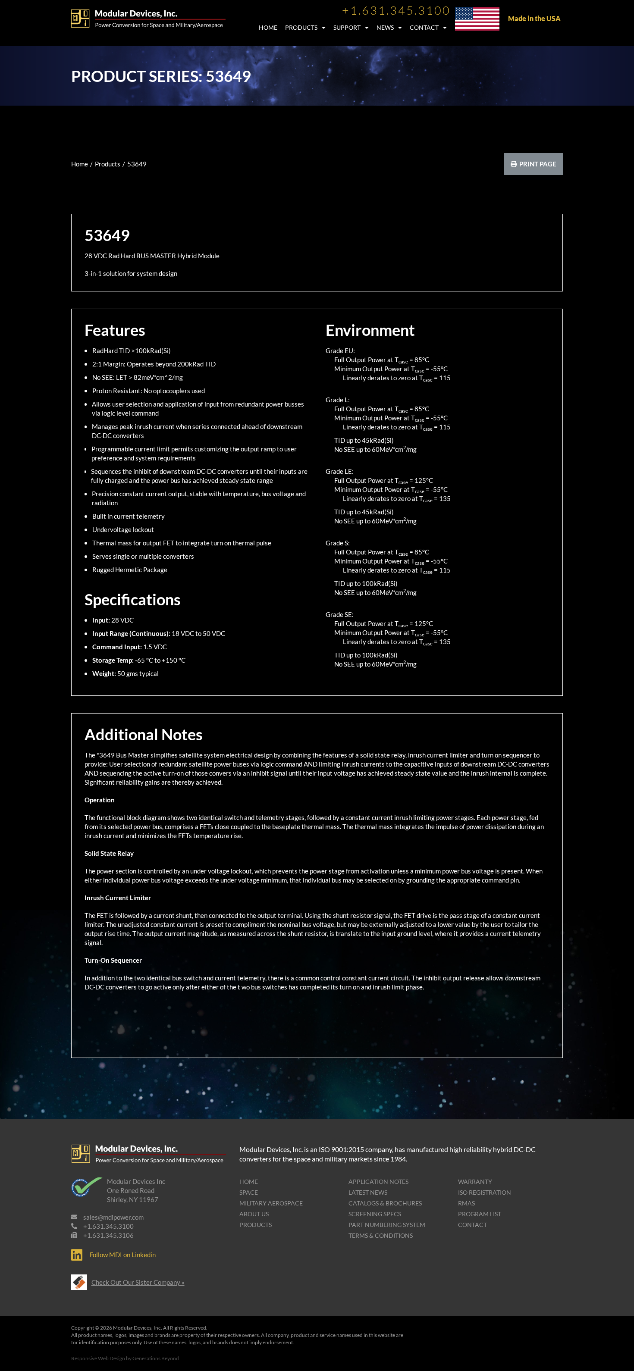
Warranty (475, 1181)
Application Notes (378, 1181)
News (385, 27)
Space (248, 1192)
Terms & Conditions (380, 1235)
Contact (424, 27)
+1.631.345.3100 (396, 10)
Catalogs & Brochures (385, 1203)
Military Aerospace (271, 1203)
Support (347, 27)
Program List (479, 1214)
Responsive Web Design (98, 1358)
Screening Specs (374, 1214)
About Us (254, 1214)
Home (268, 27)
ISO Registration (484, 1192)
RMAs (466, 1203)
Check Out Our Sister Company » (138, 1282)
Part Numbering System (386, 1224)
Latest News (367, 1192)
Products (301, 27)
